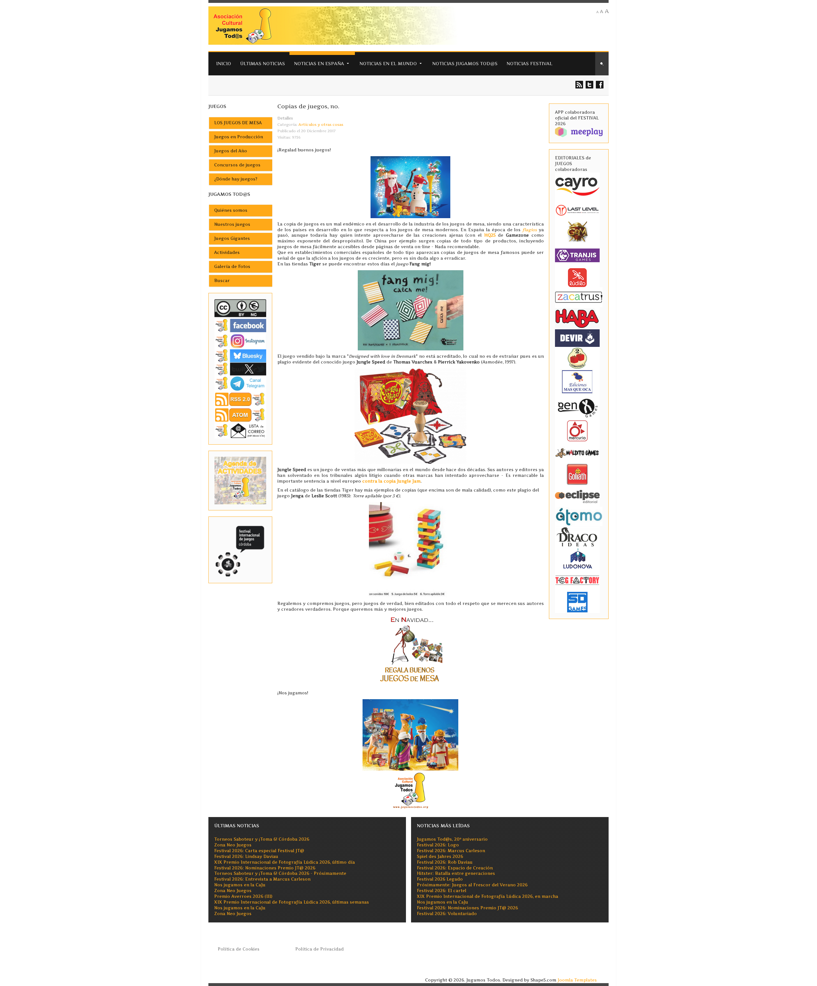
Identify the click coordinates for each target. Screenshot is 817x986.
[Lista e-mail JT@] (240, 430)
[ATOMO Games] (579, 516)
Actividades (227, 252)
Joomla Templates (577, 980)
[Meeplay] (579, 131)
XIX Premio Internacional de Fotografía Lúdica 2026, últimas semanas (291, 902)
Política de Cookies (238, 949)
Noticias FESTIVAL (529, 63)
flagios (529, 229)
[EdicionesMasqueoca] (577, 381)
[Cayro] (577, 185)
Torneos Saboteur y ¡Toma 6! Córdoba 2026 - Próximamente (280, 873)
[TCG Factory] (577, 579)
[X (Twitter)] (240, 368)
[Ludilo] (577, 277)
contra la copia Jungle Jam (391, 481)
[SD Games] (577, 601)
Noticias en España (319, 63)
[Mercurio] (577, 430)
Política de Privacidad (319, 949)
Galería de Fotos (232, 266)
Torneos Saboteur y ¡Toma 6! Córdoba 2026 (261, 839)
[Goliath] (577, 474)
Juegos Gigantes (232, 238)
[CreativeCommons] (240, 308)
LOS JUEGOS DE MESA (238, 122)
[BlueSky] (240, 355)
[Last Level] (577, 209)
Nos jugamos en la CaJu (240, 885)
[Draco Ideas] (577, 536)
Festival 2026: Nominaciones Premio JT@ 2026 (264, 868)
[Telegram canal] (240, 383)
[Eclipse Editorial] (577, 495)
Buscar (222, 280)
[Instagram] (240, 341)
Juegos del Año (230, 151)
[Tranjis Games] (577, 254)
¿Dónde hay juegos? (235, 179)
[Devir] (577, 337)
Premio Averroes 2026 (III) (243, 896)
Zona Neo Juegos (232, 845)
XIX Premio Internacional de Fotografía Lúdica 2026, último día (284, 862)
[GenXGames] (577, 407)
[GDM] (577, 231)
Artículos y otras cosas (320, 124)
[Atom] (240, 414)
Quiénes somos (230, 210)
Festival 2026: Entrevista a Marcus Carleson (262, 879)
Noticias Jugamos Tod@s (465, 63)
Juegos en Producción (238, 136)
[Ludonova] (577, 558)
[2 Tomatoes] (577, 357)
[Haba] (577, 318)
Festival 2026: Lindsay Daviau (246, 856)
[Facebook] (240, 325)
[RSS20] (240, 398)
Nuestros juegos (232, 224)
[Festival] (240, 549)
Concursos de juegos (237, 165)
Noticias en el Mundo (388, 63)
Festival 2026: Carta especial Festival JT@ (259, 850)
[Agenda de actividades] (240, 480)
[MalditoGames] (577, 452)
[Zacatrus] (579, 296)
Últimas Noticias (262, 63)
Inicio (223, 63)
